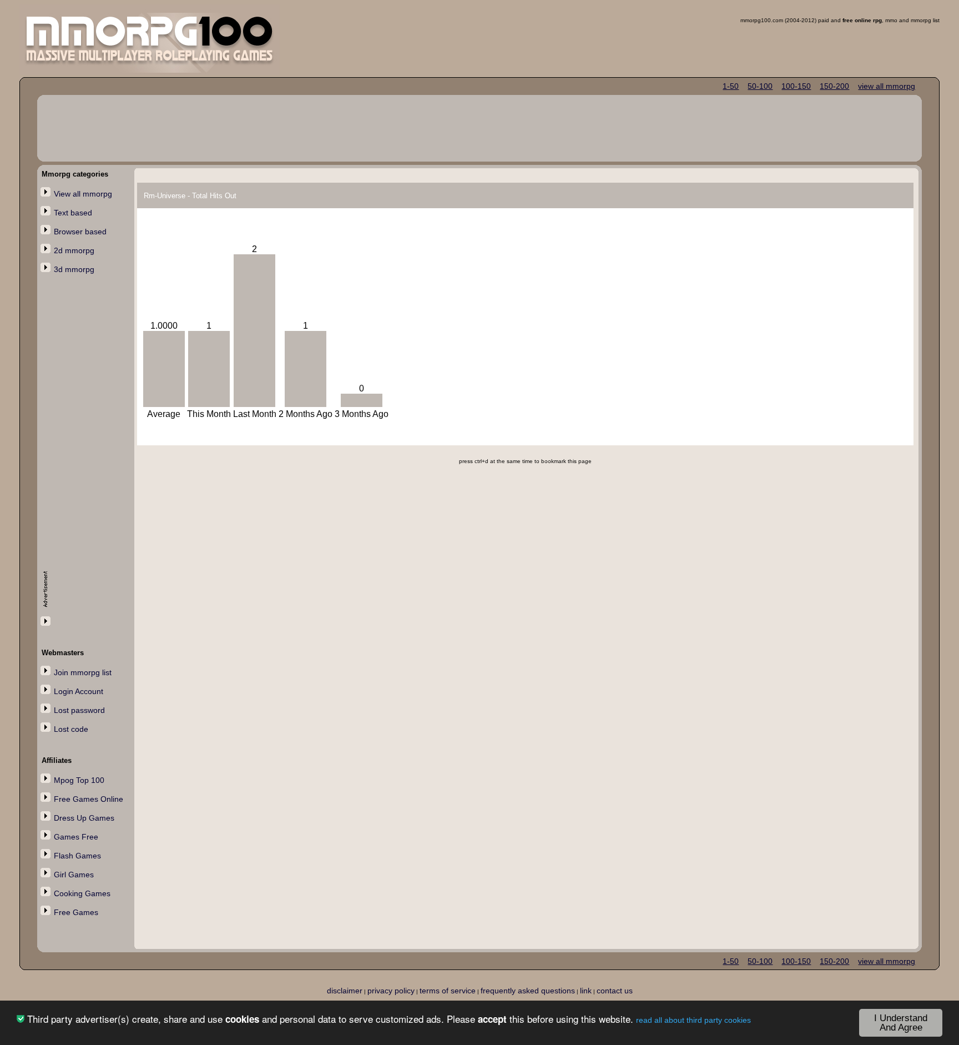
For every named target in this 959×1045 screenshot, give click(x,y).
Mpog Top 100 (79, 780)
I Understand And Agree (900, 1023)
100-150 (796, 86)
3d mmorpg (74, 269)
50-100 (760, 86)
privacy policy (391, 990)
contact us (615, 990)
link (586, 990)
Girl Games (74, 874)
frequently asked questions (528, 990)
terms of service (448, 990)
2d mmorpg (74, 250)
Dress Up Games (84, 817)
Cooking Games (82, 893)
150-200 (834, 86)
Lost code (71, 729)
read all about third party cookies (693, 1020)
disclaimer (344, 990)
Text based (73, 212)
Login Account (78, 691)
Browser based (80, 231)
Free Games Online (88, 799)
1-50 (731, 86)
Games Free (76, 836)
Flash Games (77, 855)
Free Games (76, 912)
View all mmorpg (83, 193)
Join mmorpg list (83, 672)
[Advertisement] (87, 459)
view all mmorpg (886, 86)
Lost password (79, 710)
